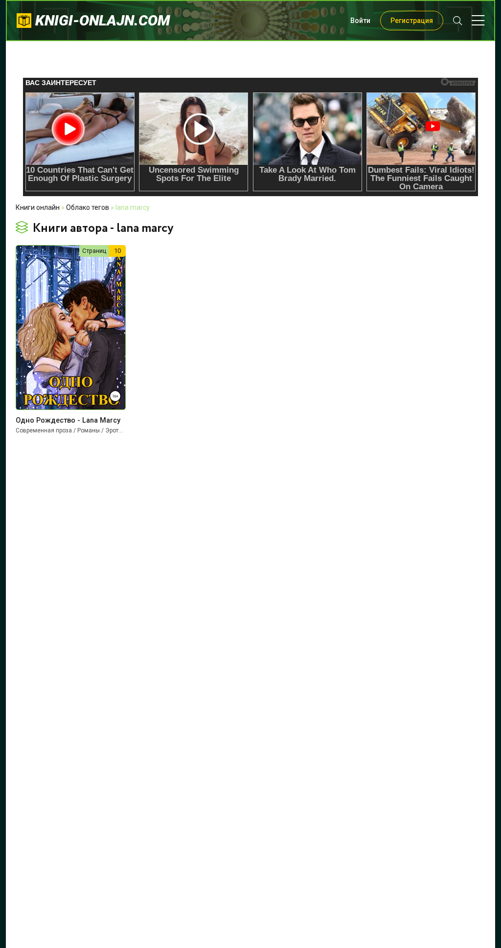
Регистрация (411, 20)
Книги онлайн (38, 207)
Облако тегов (87, 207)
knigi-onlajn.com (102, 20)
